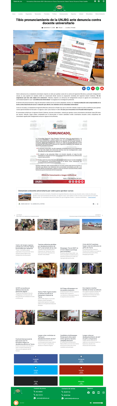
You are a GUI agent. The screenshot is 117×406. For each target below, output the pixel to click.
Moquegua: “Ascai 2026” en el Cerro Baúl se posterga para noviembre (69, 249)
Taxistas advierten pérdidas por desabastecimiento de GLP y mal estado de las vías (47, 246)
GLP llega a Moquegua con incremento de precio (69, 289)
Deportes (73, 14)
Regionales (29, 14)
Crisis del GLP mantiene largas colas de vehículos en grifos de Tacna (92, 246)
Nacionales (38, 14)
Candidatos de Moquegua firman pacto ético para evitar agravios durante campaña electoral (68, 338)
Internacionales (63, 14)
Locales (20, 14)
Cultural (81, 14)
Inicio (13, 14)
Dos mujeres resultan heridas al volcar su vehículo (92, 289)
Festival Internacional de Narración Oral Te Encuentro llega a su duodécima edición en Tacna (25, 341)
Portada (73, 27)
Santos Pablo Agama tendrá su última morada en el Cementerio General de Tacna (47, 294)
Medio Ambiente (100, 14)
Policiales (47, 14)
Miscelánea (89, 14)
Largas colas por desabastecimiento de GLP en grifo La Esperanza (91, 337)
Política (54, 14)
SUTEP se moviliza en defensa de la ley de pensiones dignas (23, 289)
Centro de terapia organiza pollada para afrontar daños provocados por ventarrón (25, 246)
